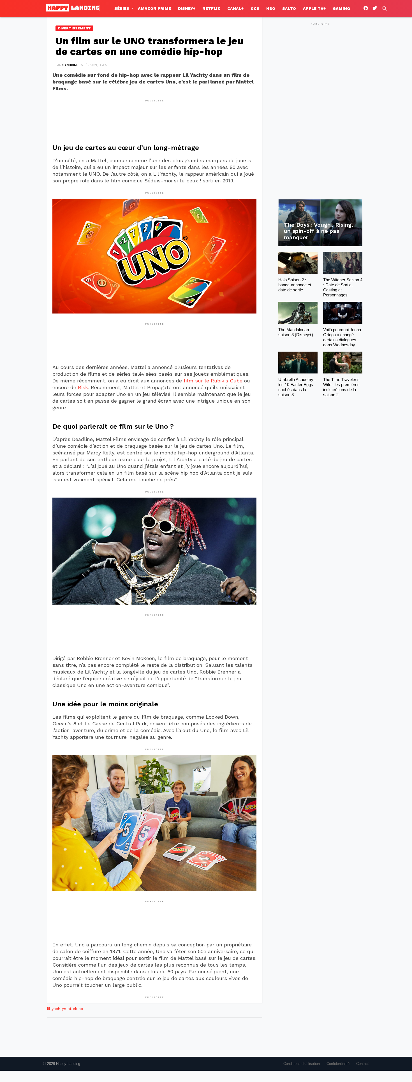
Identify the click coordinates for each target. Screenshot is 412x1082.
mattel (70, 1008)
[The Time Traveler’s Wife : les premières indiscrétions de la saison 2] (342, 363)
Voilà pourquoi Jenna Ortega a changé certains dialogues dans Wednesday (342, 337)
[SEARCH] (384, 8)
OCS (255, 8)
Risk (83, 387)
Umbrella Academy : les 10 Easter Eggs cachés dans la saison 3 (297, 387)
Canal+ (235, 8)
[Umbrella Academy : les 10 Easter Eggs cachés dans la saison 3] (298, 363)
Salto (289, 8)
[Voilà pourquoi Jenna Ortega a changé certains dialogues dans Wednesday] (342, 313)
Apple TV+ (314, 8)
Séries (121, 8)
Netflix (211, 8)
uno (79, 1008)
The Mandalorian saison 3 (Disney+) (295, 332)
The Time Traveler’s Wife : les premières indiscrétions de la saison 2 (341, 387)
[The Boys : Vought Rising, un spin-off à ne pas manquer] (320, 223)
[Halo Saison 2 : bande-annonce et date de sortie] (298, 263)
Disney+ (186, 8)
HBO (270, 8)
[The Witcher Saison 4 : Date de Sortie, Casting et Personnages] (342, 263)
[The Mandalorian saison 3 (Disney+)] (298, 313)
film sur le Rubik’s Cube (213, 381)
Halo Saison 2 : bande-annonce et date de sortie (294, 284)
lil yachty (55, 1008)
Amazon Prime (154, 8)
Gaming (341, 8)
